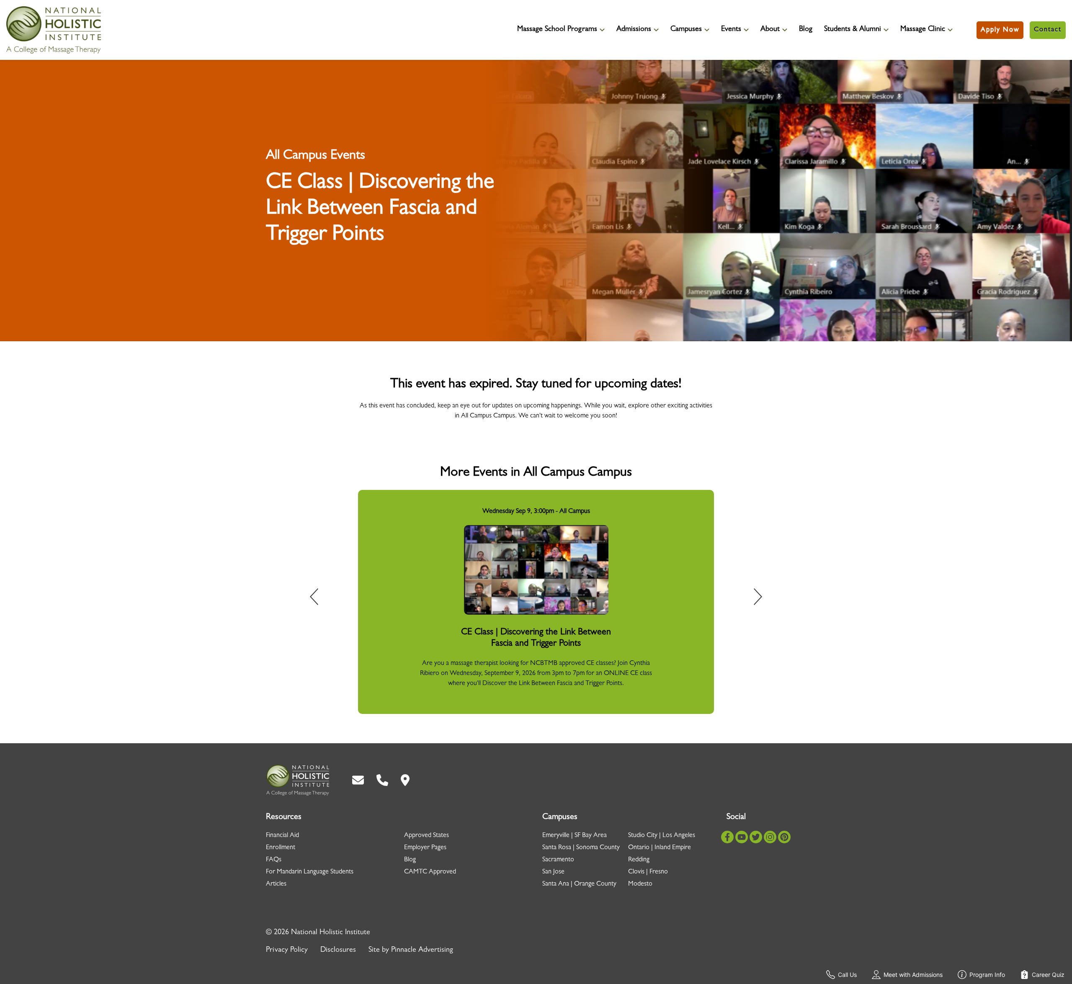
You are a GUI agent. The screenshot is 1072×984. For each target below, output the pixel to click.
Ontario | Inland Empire (659, 848)
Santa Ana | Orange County (579, 884)
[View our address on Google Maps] (405, 780)
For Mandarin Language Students (309, 872)
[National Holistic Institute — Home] (53, 30)
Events (731, 29)
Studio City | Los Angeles (661, 835)
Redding (638, 860)
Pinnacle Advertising (422, 950)
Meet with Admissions (913, 974)
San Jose (553, 872)
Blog (805, 29)
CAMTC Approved (430, 872)
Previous (320, 598)
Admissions (633, 29)
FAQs (273, 860)
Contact (1048, 30)
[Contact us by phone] (382, 780)
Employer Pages (425, 848)
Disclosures (338, 950)
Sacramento (558, 860)
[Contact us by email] (358, 780)
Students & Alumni (852, 29)
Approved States (426, 835)
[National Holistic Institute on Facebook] (727, 837)
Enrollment (280, 848)
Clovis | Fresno (648, 872)
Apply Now (1000, 30)
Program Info (987, 974)
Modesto (640, 884)
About (770, 29)
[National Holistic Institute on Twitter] (756, 837)
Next (752, 598)
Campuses (686, 29)
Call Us (847, 974)
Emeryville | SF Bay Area (574, 835)
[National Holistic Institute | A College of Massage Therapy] (297, 780)
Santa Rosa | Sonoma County (581, 848)
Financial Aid (282, 835)
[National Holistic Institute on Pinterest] (784, 837)
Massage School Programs (557, 29)
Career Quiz (1048, 974)
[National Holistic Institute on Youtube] (741, 837)
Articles (276, 884)
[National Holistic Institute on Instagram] (770, 837)
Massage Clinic (922, 29)
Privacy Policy (287, 950)
